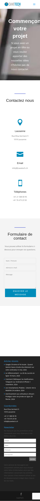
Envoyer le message (20, 293)
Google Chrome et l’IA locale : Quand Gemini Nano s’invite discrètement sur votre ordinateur (20, 367)
